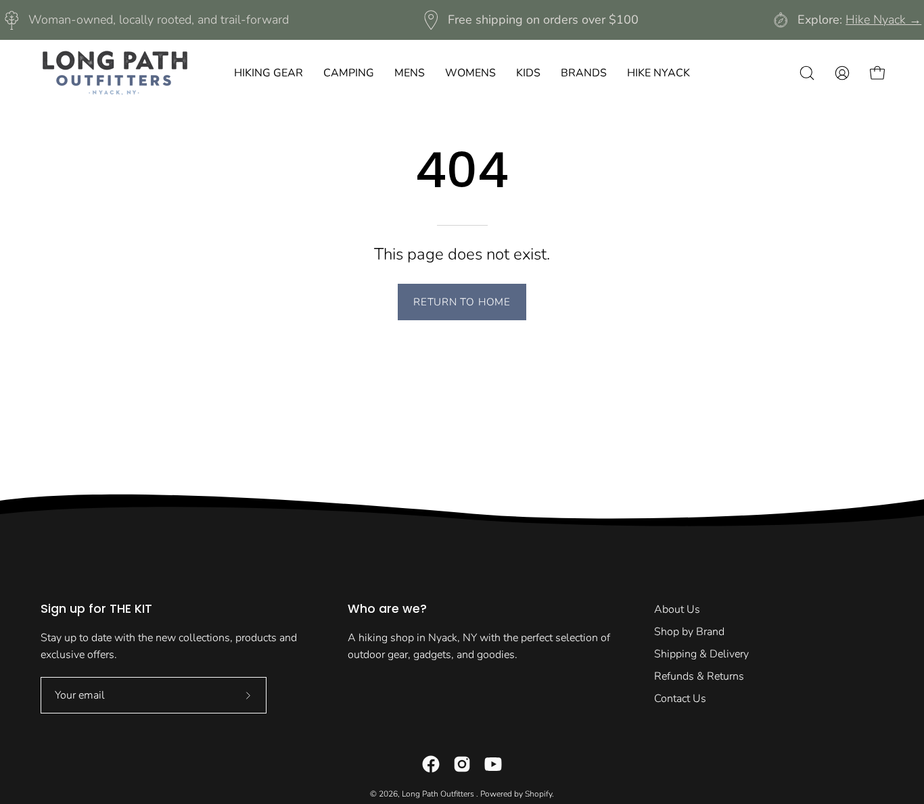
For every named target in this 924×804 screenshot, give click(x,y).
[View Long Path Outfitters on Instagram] (462, 764)
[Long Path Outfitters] (115, 73)
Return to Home (462, 302)
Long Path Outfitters (439, 793)
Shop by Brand (689, 631)
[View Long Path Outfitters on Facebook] (431, 764)
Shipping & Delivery (701, 654)
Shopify (538, 793)
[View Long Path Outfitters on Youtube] (493, 764)
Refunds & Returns (699, 676)
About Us (677, 609)
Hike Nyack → (883, 19)
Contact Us (680, 698)
